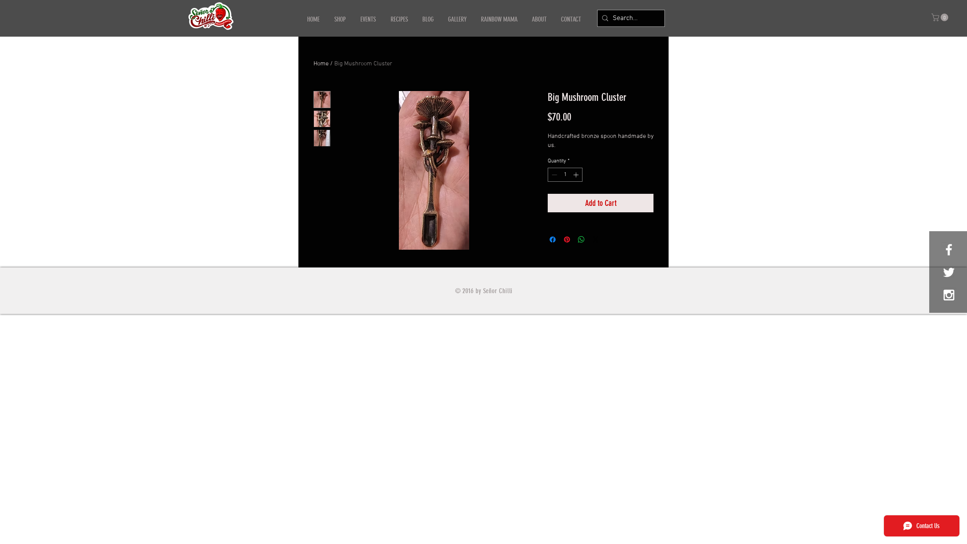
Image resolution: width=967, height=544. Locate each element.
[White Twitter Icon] (948, 272)
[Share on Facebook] (552, 239)
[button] (940, 17)
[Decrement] (553, 174)
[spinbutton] (565, 174)
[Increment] (576, 174)
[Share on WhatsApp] (581, 239)
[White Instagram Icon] (948, 295)
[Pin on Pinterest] (567, 239)
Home (321, 64)
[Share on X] (595, 239)
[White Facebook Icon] (948, 249)
